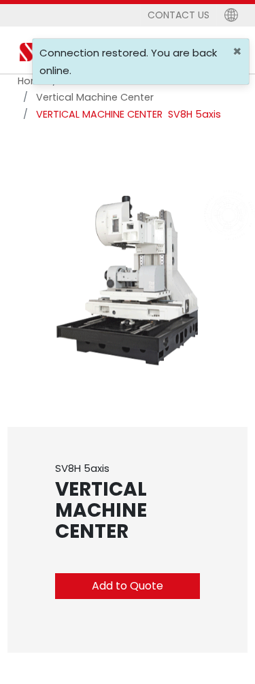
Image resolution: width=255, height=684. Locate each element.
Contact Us (178, 15)
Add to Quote (127, 586)
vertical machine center (95, 97)
